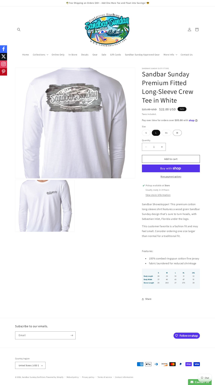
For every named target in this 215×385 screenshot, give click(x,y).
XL (168, 133)
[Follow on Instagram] (3, 64)
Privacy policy (88, 377)
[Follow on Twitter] (3, 56)
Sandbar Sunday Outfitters (34, 377)
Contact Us (201, 382)
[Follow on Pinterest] (3, 72)
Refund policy (73, 377)
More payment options (171, 176)
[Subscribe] (71, 335)
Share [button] (148, 298)
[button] (19, 29)
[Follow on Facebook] (3, 49)
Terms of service (105, 377)
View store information (158, 194)
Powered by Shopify (54, 377)
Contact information (124, 377)
